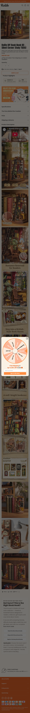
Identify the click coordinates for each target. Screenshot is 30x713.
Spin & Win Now (15, 373)
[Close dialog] (27, 338)
